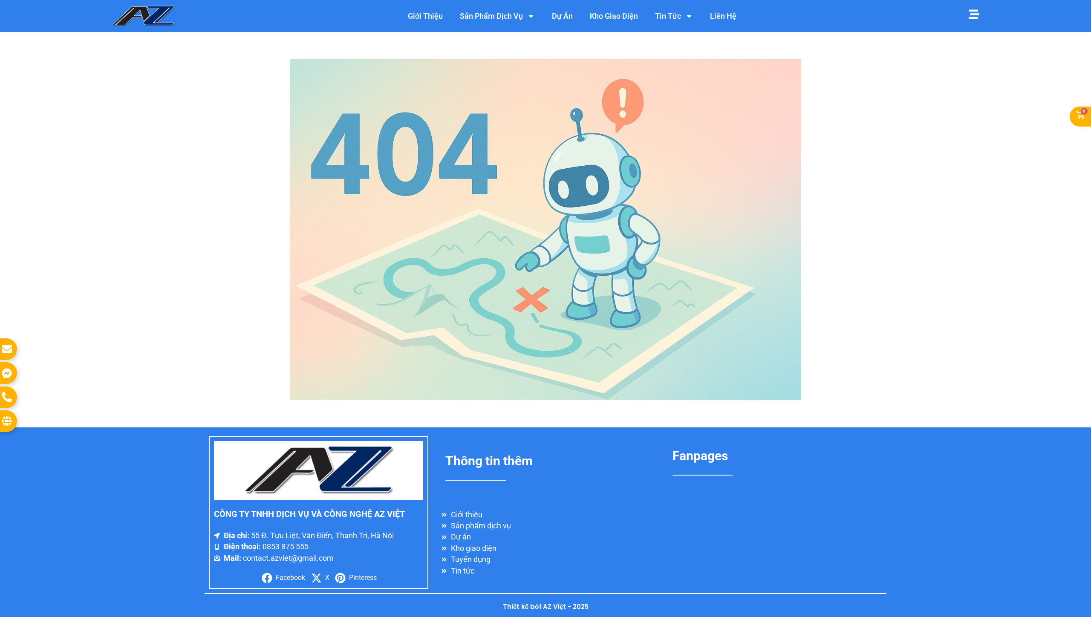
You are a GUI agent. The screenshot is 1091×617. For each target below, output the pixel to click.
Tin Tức (668, 16)
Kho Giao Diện (614, 16)
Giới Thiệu (425, 16)
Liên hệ (723, 16)
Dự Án (562, 16)
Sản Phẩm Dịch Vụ (491, 16)
